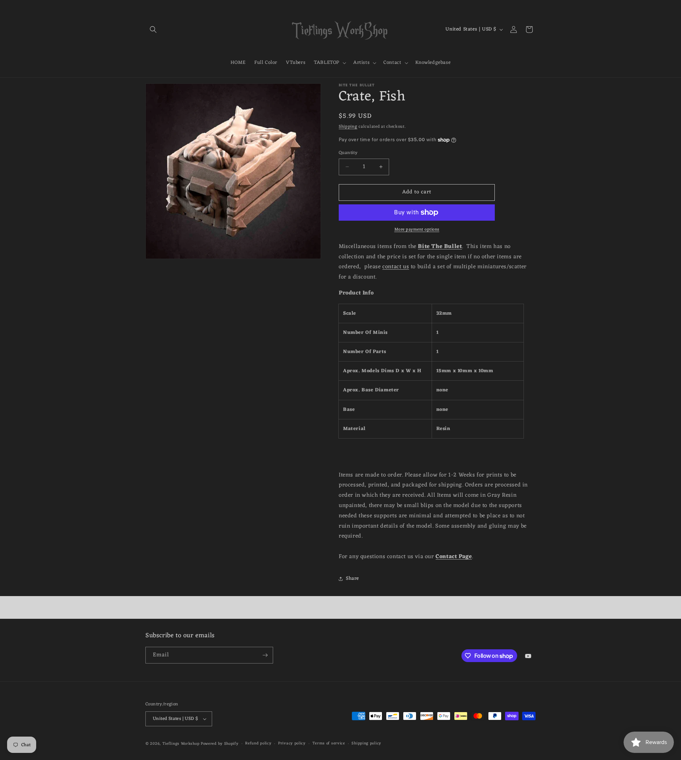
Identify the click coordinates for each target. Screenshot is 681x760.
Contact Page (454, 557)
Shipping (348, 127)
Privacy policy (292, 743)
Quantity (348, 152)
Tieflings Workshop (181, 743)
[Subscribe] (265, 655)
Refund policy (258, 743)
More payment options (416, 229)
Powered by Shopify (220, 743)
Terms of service (328, 743)
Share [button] (352, 578)
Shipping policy (366, 743)
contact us (395, 267)
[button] (153, 29)
